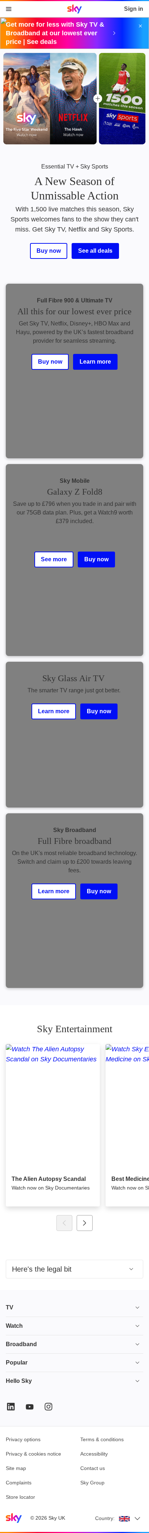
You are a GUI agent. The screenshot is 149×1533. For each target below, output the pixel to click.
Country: (105, 1518)
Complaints (18, 1482)
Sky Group (92, 1482)
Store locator (20, 1497)
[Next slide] (85, 1223)
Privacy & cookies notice (33, 1454)
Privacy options (23, 1439)
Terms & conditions (102, 1439)
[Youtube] (30, 1407)
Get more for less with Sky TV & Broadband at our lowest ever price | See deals (55, 33)
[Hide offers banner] (140, 26)
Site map (16, 1468)
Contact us (92, 1468)
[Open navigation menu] (9, 9)
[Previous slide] (64, 1223)
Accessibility (94, 1454)
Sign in (133, 9)
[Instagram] (48, 1407)
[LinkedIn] (11, 1407)
